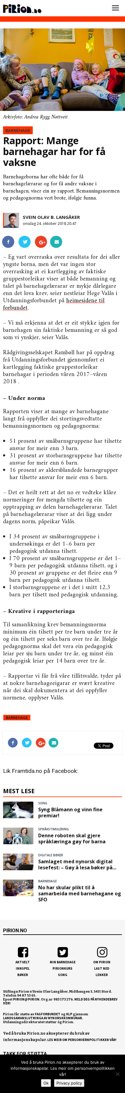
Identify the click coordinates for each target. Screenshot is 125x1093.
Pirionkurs (62, 968)
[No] (117, 1074)
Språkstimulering (53, 829)
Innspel (23, 968)
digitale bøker (50, 855)
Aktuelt (22, 962)
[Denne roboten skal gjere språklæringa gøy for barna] (18, 836)
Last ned (101, 968)
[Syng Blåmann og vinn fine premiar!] (18, 810)
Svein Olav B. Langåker (51, 217)
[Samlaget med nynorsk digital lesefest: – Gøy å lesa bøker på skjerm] (18, 862)
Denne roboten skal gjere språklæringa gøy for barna (72, 838)
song (42, 803)
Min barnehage (63, 962)
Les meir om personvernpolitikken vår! (82, 1040)
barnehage (17, 130)
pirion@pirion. (26, 999)
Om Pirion (101, 962)
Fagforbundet (47, 1014)
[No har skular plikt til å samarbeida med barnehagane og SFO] (18, 888)
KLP (69, 1014)
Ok (46, 1083)
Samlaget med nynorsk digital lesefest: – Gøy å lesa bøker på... (77, 864)
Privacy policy (69, 1083)
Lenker (102, 975)
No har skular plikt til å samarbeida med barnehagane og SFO (79, 893)
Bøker (22, 975)
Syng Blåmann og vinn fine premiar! (70, 812)
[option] (62, 74)
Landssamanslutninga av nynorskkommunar (42, 1018)
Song (62, 975)
